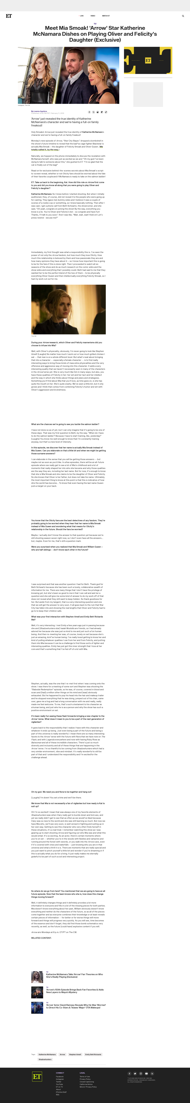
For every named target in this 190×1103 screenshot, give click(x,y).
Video (93, 16)
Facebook (60, 1076)
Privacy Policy (85, 1079)
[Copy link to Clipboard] (106, 112)
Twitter (58, 1082)
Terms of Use (85, 1076)
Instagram (60, 1079)
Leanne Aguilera (40, 111)
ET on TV (59, 1087)
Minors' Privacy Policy (88, 1087)
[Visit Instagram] (141, 1074)
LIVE (82, 16)
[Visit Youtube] (146, 1074)
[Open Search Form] (183, 16)
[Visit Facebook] (129, 1074)
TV (95, 23)
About (58, 1089)
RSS (57, 1095)
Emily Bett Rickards (93, 1055)
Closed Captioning (87, 1082)
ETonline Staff (61, 1092)
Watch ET (106, 16)
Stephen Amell (75, 1055)
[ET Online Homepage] (9, 15)
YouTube (59, 1084)
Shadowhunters (45, 1060)
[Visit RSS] (152, 1074)
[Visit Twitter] (135, 1074)
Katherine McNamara (47, 1055)
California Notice (86, 1084)
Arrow (62, 1055)
